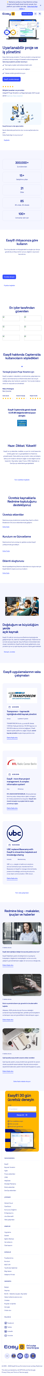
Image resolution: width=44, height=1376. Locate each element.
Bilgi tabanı (8, 1271)
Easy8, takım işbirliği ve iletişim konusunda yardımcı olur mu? (21, 952)
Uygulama (7, 1232)
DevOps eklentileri (10, 1190)
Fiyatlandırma (8, 1258)
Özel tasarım (8, 1245)
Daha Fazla (6, 551)
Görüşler (7, 1307)
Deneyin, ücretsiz (9, 652)
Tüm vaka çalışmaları (22, 893)
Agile (6, 1170)
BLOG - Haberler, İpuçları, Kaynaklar (15, 1294)
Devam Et (20, 1115)
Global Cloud (8, 1203)
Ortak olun (7, 1310)
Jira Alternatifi (8, 1216)
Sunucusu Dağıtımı (10, 1210)
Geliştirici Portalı (9, 1274)
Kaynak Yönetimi (9, 1167)
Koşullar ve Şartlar (10, 1304)
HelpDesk (7, 1180)
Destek (6, 1235)
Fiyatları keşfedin (9, 285)
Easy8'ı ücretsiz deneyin (11, 79)
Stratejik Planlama (10, 1184)
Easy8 (6, 1164)
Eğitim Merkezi (9, 1239)
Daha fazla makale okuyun (22, 1081)
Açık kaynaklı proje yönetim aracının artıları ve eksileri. (19, 1058)
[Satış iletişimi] (35, 13)
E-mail (9, 1105)
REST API (7, 1265)
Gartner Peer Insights (14, 96)
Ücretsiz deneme (27, 14)
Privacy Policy (6, 1372)
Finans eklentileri (9, 1174)
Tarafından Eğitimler (10, 1268)
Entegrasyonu (8, 1213)
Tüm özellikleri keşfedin (22, 480)
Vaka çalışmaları (9, 1219)
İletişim (6, 1287)
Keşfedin (7, 140)
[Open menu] (39, 13)
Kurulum (7, 1261)
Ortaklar (7, 1300)
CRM (6, 1177)
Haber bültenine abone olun (13, 1297)
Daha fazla (6, 527)
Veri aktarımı (8, 1242)
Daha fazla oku (12, 738)
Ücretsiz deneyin (9, 277)
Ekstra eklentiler (9, 1187)
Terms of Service (19, 1372)
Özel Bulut (7, 1206)
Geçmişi (7, 1290)
